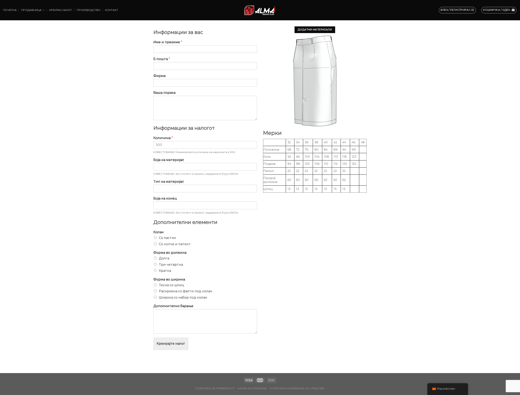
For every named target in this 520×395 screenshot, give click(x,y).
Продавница (31, 10)
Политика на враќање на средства (297, 388)
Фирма (159, 76)
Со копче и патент (175, 244)
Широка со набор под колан (183, 297)
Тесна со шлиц (171, 285)
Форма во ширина (169, 279)
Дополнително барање (173, 306)
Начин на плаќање (252, 388)
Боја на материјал (168, 160)
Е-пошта (161, 59)
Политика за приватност (215, 388)
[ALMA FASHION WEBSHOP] (260, 10)
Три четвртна (171, 265)
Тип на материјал (168, 181)
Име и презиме (167, 42)
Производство (88, 10)
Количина (163, 138)
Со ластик (167, 238)
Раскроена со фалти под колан (185, 291)
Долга (164, 258)
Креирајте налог (171, 343)
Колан (158, 232)
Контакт (111, 10)
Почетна (10, 10)
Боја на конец (165, 198)
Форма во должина (169, 253)
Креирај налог (60, 10)
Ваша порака (164, 93)
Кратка (165, 271)
